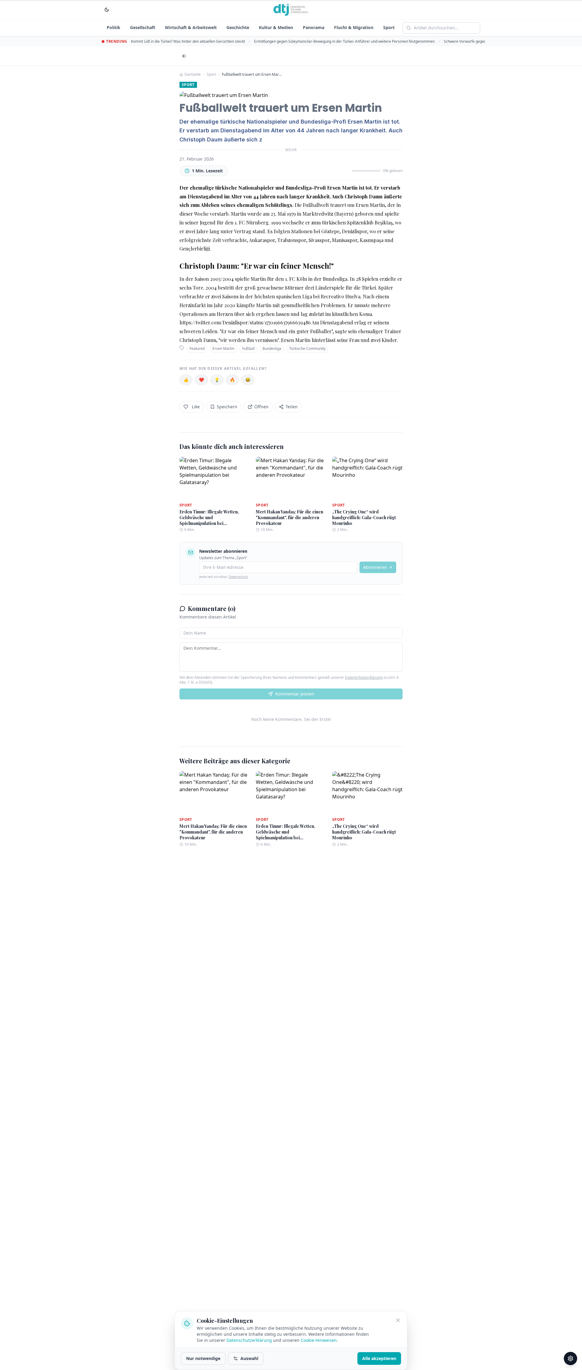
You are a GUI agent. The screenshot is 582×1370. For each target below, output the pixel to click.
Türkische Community (307, 348)
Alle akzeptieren (379, 1358)
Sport (389, 27)
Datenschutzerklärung (364, 677)
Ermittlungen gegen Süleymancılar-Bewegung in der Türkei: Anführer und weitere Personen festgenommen (344, 41)
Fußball (248, 348)
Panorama (313, 27)
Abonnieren (375, 567)
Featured (197, 348)
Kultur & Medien (276, 27)
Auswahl (249, 1358)
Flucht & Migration (353, 27)
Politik (113, 27)
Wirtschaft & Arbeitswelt (191, 27)
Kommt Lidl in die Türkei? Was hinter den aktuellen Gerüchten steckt (188, 41)
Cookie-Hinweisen (319, 1340)
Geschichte (237, 27)
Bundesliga (272, 348)
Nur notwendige (203, 1358)
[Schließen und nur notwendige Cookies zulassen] (398, 1320)
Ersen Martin (223, 348)
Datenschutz (238, 576)
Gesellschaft (142, 27)
